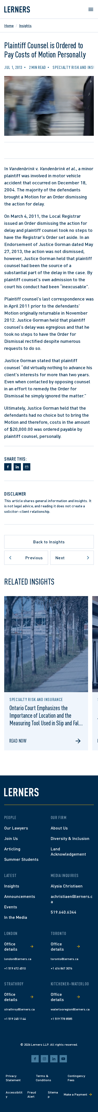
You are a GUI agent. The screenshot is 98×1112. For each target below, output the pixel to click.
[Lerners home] (17, 9)
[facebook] (35, 1058)
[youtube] (63, 1058)
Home (9, 25)
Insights (25, 25)
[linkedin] (53, 1058)
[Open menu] (90, 9)
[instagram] (44, 1058)
